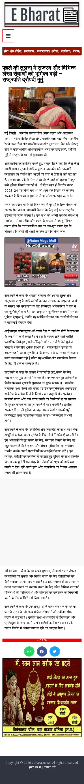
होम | (6, 51)
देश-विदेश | (16, 51)
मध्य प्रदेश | (43, 51)
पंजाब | (76, 51)
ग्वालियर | (66, 51)
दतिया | (55, 51)
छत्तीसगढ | (29, 51)
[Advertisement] (42, 522)
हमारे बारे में (35, 767)
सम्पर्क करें (50, 767)
